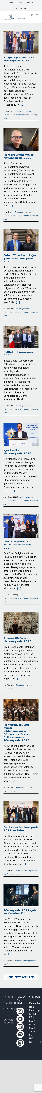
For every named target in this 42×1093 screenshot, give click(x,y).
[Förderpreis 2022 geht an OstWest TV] (21, 895)
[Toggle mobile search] (32, 15)
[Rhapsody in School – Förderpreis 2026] (21, 42)
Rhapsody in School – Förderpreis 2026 (21, 38)
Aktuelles (19, 870)
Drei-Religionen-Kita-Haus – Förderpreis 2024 (21, 520)
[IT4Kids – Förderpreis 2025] (21, 337)
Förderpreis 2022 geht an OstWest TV (21, 891)
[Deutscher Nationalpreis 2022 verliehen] (21, 812)
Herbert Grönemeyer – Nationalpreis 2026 (21, 135)
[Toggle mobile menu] (37, 15)
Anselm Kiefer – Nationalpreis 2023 (21, 619)
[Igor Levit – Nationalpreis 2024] (21, 434)
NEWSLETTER (8, 997)
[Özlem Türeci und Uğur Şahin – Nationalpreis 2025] (21, 240)
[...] (22, 104)
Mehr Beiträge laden (21, 977)
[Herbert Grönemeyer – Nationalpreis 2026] (21, 139)
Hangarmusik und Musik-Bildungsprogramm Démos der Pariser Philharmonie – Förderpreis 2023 (21, 698)
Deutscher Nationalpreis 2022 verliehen (21, 806)
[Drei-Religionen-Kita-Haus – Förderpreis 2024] (21, 526)
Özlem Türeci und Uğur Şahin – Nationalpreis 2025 (21, 234)
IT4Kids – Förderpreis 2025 (21, 333)
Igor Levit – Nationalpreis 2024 (21, 430)
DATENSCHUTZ (8, 1009)
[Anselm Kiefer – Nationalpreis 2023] (21, 623)
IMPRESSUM (8, 1003)
